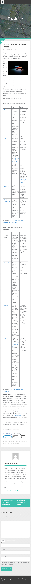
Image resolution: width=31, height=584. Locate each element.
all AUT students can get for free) (15, 160)
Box (11, 389)
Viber (16, 220)
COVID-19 (19, 441)
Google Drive (7, 262)
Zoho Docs (6, 391)
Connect (6, 441)
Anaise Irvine (15, 49)
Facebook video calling (7, 200)
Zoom (5, 110)
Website (4, 556)
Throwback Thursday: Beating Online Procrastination (7, 502)
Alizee (23, 579)
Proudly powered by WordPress (8, 579)
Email (4, 549)
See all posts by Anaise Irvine (12, 491)
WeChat (12, 220)
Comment (5, 520)
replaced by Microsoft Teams (23, 181)
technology (24, 441)
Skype (5, 164)
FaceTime (5, 222)
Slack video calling (13, 222)
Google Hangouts (6, 185)
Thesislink (15, 18)
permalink (16, 443)
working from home (7, 443)
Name (4, 543)
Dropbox (6, 305)
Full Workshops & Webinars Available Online (21, 502)
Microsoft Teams (6, 137)
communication (13, 441)
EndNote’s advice (19, 415)
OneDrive (6, 338)
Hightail (22, 389)
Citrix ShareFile (16, 389)
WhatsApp (20, 220)
